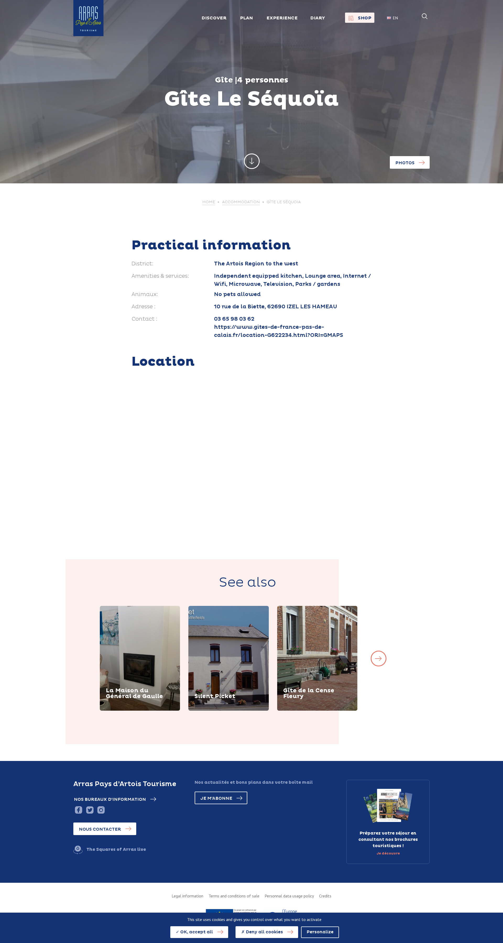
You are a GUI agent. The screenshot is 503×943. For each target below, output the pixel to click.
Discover (122, 709)
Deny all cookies (264, 932)
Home (208, 202)
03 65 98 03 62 (234, 319)
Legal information (187, 895)
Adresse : (144, 307)
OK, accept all (196, 932)
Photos (404, 163)
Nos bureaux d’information (110, 799)
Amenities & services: (160, 276)
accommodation (241, 202)
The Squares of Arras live (116, 849)
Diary (317, 18)
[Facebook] (78, 810)
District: (143, 264)
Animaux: (145, 294)
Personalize (320, 932)
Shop (364, 18)
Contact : (144, 319)
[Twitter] (89, 810)
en (395, 17)
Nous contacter (100, 829)
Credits (325, 895)
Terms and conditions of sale (234, 895)
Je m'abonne (216, 798)
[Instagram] (101, 810)
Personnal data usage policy (289, 895)
